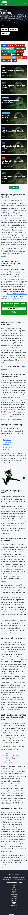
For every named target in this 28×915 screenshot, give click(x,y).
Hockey (6, 33)
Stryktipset (7, 440)
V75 (7, 758)
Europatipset (7, 447)
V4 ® (13, 57)
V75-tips (10, 294)
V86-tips (16, 294)
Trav (5, 29)
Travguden (7, 760)
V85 (4, 210)
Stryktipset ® (17, 54)
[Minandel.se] (4, 3)
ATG (17, 215)
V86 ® (14, 60)
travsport (11, 749)
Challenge (12, 905)
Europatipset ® (20, 49)
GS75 (12, 889)
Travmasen (7, 763)
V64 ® (18, 57)
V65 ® (24, 57)
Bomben (6, 445)
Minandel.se (11, 914)
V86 (13, 758)
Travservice (7, 753)
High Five (20, 455)
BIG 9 (2, 465)
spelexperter (16, 218)
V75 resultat (10, 253)
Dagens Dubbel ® (7, 49)
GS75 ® (4, 51)
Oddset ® (20, 51)
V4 (15, 891)
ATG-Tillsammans (14, 251)
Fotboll (14, 29)
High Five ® (11, 51)
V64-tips (7, 296)
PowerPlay (6, 449)
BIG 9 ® (4, 46)
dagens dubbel (17, 299)
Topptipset (14, 898)
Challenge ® (20, 46)
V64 (13, 891)
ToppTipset (7, 442)
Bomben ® (11, 46)
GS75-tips (23, 294)
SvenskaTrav (7, 755)
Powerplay (14, 900)
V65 (15, 889)
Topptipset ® (6, 57)
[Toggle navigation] (25, 3)
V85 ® (9, 60)
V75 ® (3, 60)
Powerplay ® (6, 54)
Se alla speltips (14, 187)
